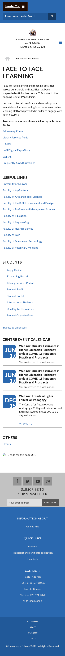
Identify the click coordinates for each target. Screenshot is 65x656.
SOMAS (7, 156)
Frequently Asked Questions (19, 162)
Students (32, 622)
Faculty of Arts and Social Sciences (22, 196)
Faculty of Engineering (16, 222)
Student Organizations (20, 315)
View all (24, 423)
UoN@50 (32, 633)
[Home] (32, 32)
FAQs (33, 638)
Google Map (32, 526)
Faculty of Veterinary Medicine (20, 247)
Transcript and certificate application (33, 552)
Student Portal (15, 296)
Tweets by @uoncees (15, 327)
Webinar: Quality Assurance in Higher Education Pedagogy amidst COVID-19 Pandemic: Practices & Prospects (39, 351)
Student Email (15, 289)
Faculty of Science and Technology (22, 241)
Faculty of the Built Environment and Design (28, 203)
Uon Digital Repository (20, 308)
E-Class (7, 143)
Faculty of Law (11, 234)
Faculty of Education (15, 215)
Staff (32, 627)
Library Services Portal (16, 137)
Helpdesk (33, 558)
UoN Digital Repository (16, 150)
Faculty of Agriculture (15, 190)
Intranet (32, 546)
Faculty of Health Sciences (18, 228)
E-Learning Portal (13, 131)
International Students (20, 302)
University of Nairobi (15, 183)
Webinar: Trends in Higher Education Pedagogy (36, 397)
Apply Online (14, 270)
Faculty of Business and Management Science (29, 209)
